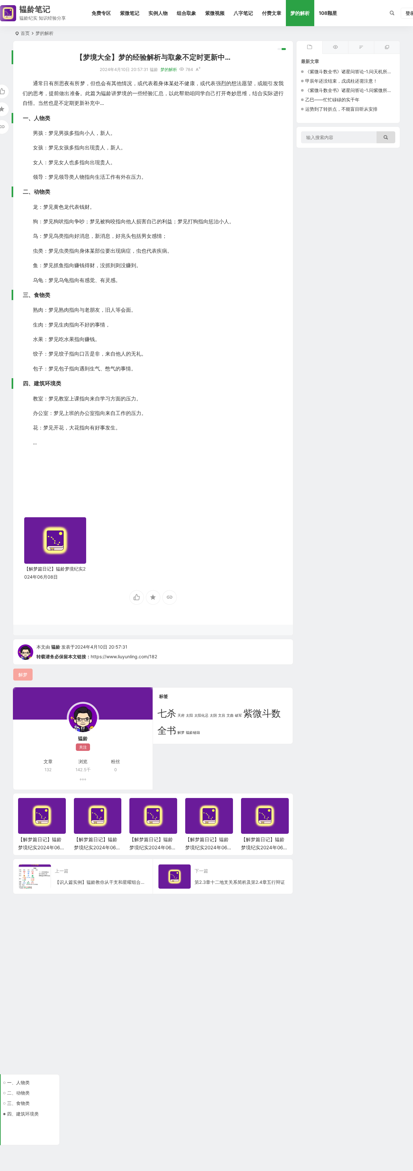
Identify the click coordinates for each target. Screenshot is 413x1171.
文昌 (221, 715)
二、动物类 (18, 1092)
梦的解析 (300, 13)
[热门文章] (335, 47)
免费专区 (101, 13)
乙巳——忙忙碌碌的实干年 (332, 99)
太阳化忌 (201, 715)
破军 (238, 715)
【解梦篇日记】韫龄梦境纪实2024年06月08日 (41, 847)
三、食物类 (18, 1103)
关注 (83, 747)
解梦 (181, 733)
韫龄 (55, 647)
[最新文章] (309, 47)
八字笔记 (243, 13)
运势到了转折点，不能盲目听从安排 (341, 109)
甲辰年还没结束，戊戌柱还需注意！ (341, 81)
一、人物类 (18, 1082)
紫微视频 (215, 13)
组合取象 (186, 13)
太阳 (189, 715)
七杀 (166, 713)
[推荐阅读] (387, 47)
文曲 (230, 715)
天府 (181, 715)
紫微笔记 (129, 13)
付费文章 (271, 13)
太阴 (213, 715)
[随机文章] (361, 47)
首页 (25, 33)
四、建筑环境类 (23, 1113)
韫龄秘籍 (193, 733)
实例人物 (158, 13)
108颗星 (328, 13)
